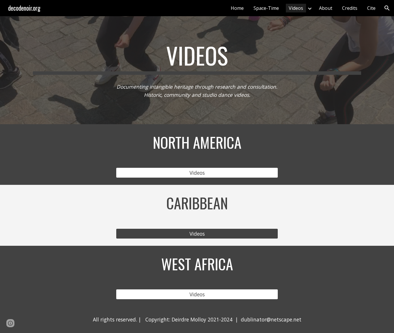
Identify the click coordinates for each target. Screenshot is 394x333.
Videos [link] (296, 8)
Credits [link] (349, 8)
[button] (387, 8)
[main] (197, 58)
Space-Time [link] (266, 8)
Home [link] (237, 8)
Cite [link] (371, 8)
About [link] (325, 8)
